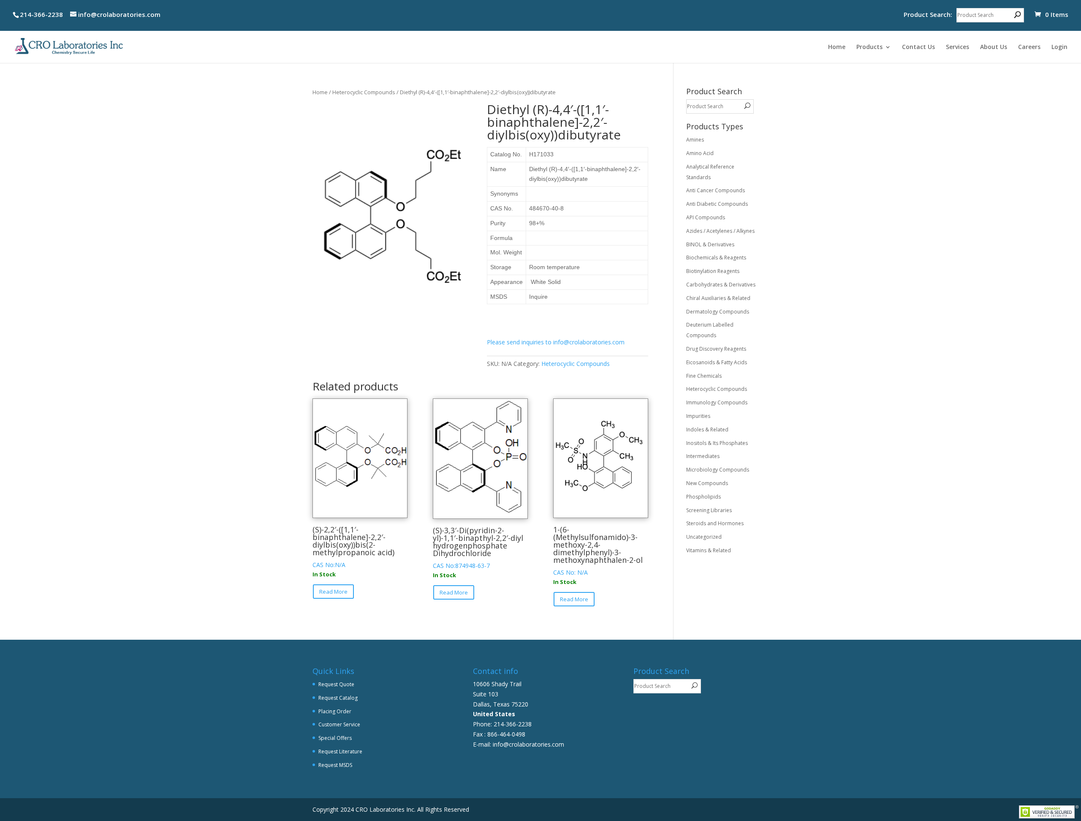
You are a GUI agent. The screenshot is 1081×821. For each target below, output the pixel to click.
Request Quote (336, 684)
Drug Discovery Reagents (716, 348)
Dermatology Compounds (717, 311)
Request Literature (340, 751)
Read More (333, 591)
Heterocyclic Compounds (363, 92)
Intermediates (703, 456)
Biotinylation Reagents (712, 271)
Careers (1029, 47)
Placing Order (334, 711)
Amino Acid (700, 153)
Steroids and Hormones (715, 523)
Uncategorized (704, 536)
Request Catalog (338, 697)
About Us (993, 47)
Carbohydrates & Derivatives (720, 284)
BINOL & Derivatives (710, 244)
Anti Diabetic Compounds (717, 203)
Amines (695, 139)
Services (957, 47)
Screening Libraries (709, 510)
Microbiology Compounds (717, 469)
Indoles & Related (707, 429)
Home (836, 47)
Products (869, 47)
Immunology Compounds (716, 402)
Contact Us (918, 47)
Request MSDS (335, 765)
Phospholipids (703, 496)
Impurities (698, 416)
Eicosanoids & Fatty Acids (716, 362)
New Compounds (707, 483)
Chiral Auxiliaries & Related (718, 298)
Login (1059, 47)
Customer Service (339, 724)
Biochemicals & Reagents (716, 257)
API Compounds (705, 217)
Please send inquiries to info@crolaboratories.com (556, 342)
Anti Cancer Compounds (715, 190)
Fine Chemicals (704, 375)
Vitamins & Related (708, 550)
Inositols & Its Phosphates (717, 443)
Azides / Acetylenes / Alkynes (720, 231)
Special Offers (335, 738)
